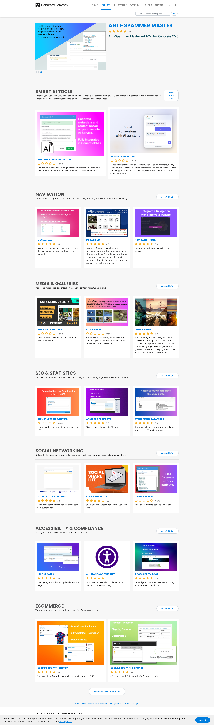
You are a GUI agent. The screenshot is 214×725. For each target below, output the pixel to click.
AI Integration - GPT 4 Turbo (55, 159)
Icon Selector (144, 496)
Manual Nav (44, 240)
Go (174, 13)
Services (159, 5)
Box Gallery (93, 329)
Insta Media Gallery (49, 329)
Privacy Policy (68, 713)
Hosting (148, 5)
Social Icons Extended (51, 496)
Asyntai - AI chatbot (123, 156)
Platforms (135, 5)
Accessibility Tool (146, 574)
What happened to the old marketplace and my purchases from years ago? (107, 703)
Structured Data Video (149, 418)
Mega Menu (93, 240)
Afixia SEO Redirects (98, 418)
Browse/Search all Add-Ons (107, 691)
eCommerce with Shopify (53, 667)
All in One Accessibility (100, 574)
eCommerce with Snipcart (126, 667)
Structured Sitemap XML (52, 418)
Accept (202, 720)
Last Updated (45, 574)
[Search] (169, 5)
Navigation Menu (145, 240)
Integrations (120, 5)
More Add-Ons (171, 95)
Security (39, 713)
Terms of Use (52, 713)
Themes (95, 5)
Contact (81, 713)
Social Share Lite (96, 496)
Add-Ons (106, 5)
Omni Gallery (143, 329)
